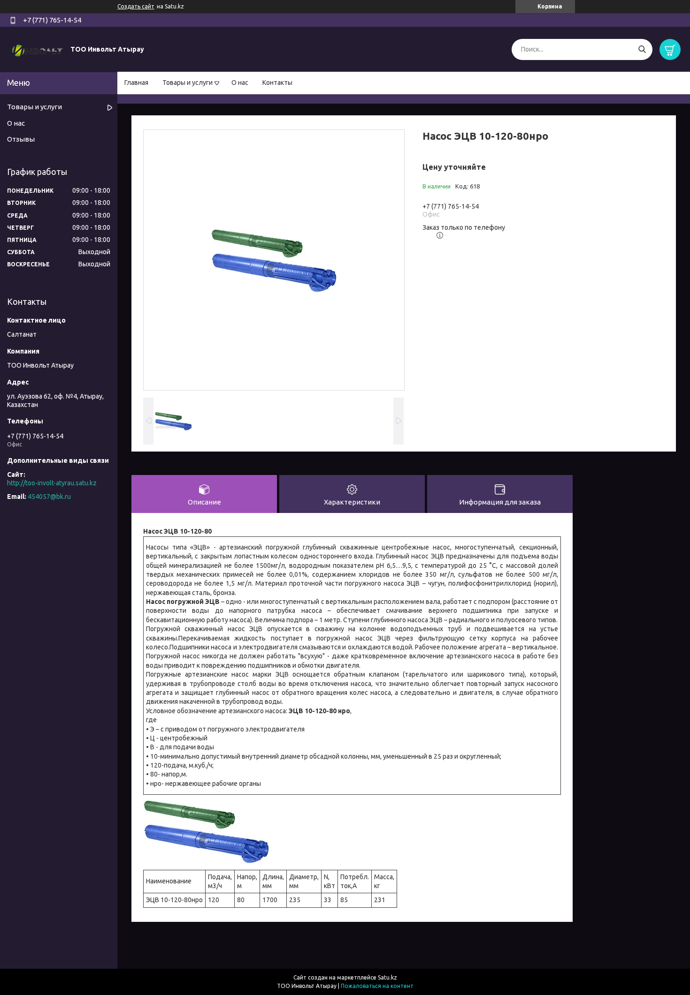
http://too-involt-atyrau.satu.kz (52, 483)
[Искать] (641, 49)
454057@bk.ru (49, 496)
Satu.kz (387, 977)
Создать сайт (135, 6)
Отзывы (21, 139)
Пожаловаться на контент (377, 986)
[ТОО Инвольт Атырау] (37, 49)
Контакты (277, 82)
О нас (239, 82)
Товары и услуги (187, 82)
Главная (136, 82)
